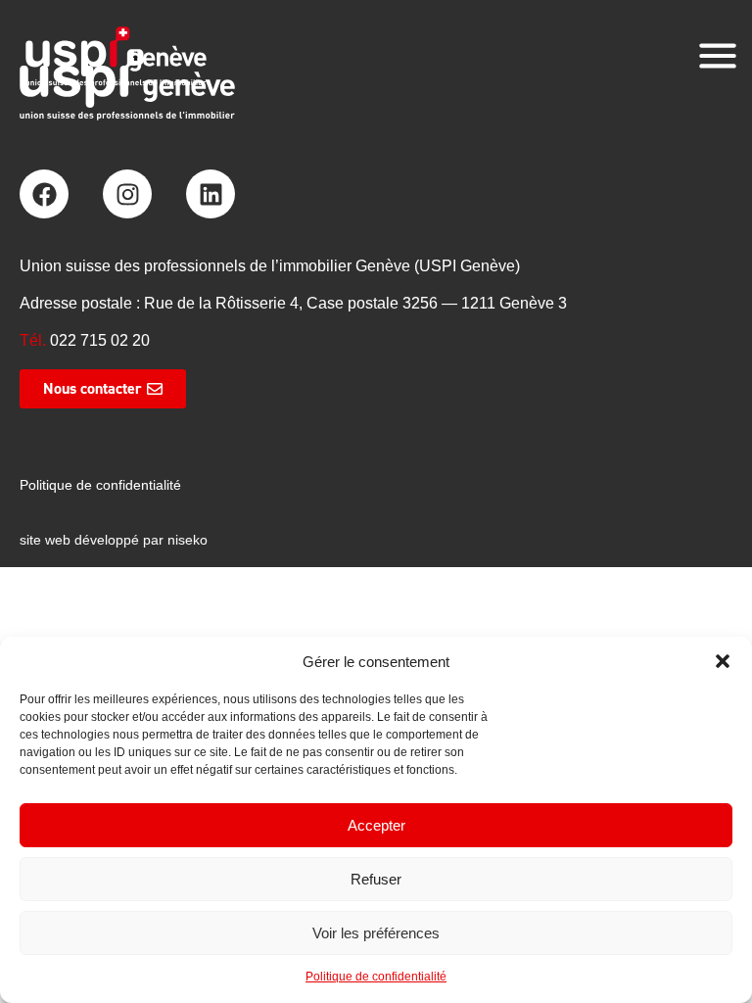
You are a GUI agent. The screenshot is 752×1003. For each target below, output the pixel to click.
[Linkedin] (210, 193)
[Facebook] (44, 193)
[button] (722, 661)
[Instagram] (127, 193)
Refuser (376, 879)
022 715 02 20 (100, 340)
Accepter (376, 825)
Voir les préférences (376, 933)
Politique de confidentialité (376, 976)
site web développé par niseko (114, 540)
